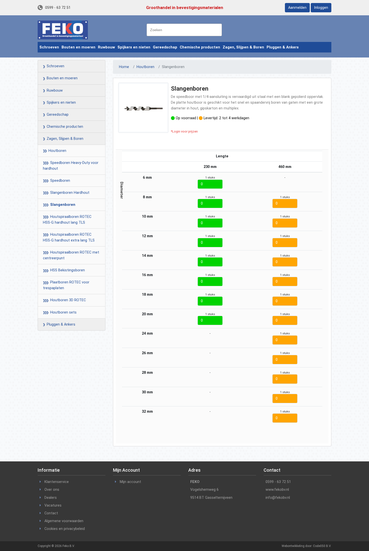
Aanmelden (297, 8)
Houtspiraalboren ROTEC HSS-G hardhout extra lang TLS (69, 237)
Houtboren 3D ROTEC (66, 300)
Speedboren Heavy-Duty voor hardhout (70, 166)
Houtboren (55, 151)
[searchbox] (185, 29)
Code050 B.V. (322, 546)
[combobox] (184, 30)
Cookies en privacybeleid (64, 529)
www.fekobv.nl (277, 489)
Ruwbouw (106, 47)
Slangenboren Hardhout (68, 193)
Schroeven (49, 47)
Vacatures (53, 505)
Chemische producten (200, 47)
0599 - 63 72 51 (58, 8)
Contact (51, 513)
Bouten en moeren (78, 47)
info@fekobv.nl (278, 498)
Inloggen (321, 8)
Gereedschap (165, 47)
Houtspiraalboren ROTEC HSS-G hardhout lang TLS (67, 220)
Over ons (51, 489)
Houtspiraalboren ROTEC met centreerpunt (71, 255)
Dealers (50, 498)
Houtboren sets (62, 312)
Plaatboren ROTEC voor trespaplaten (66, 285)
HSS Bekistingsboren (66, 270)
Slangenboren (61, 205)
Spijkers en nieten (133, 47)
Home (124, 67)
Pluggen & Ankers (283, 47)
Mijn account (130, 482)
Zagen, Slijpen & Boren (243, 47)
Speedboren (58, 180)
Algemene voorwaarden (63, 521)
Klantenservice (56, 482)
